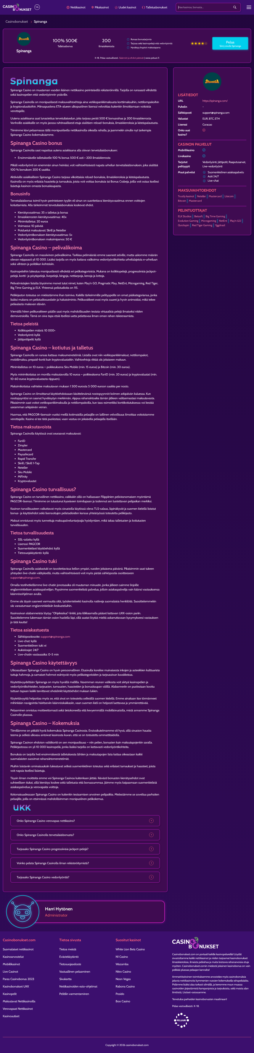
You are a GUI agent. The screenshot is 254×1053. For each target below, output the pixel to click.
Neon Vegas (123, 979)
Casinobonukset (17, 21)
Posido (120, 994)
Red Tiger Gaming (202, 225)
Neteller (201, 196)
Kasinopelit (10, 994)
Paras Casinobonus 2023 (18, 979)
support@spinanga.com (25, 577)
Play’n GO (235, 220)
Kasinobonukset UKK (16, 986)
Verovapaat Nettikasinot (18, 1008)
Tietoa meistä (67, 949)
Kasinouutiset (11, 1016)
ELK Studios (184, 216)
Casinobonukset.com (183, 954)
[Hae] (234, 7)
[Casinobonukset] (17, 7)
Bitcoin (182, 200)
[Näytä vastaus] (151, 820)
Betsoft (198, 216)
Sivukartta (65, 979)
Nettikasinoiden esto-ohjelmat (78, 986)
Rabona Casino (125, 986)
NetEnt (223, 220)
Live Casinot (10, 971)
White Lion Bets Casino (130, 949)
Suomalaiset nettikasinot (18, 949)
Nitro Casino (123, 971)
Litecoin (229, 196)
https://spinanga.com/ (215, 100)
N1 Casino (122, 956)
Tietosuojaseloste (70, 964)
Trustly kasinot (186, 196)
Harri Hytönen (59, 909)
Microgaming (208, 220)
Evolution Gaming (188, 220)
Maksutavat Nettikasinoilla (19, 1001)
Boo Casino (123, 1001)
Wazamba (122, 964)
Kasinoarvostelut (13, 956)
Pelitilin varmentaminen (74, 994)
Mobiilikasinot (11, 964)
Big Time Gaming (215, 216)
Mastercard (215, 196)
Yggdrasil (220, 225)
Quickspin (183, 225)
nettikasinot (202, 958)
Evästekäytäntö (69, 956)
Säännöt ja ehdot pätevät (131, 57)
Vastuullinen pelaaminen (74, 971)
